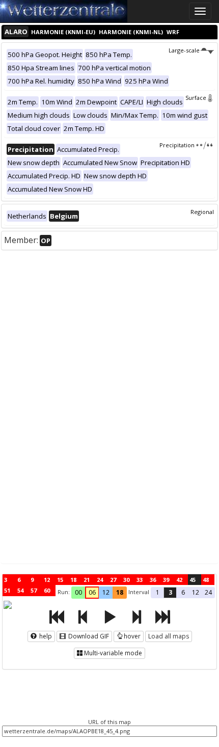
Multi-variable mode (113, 653)
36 (153, 579)
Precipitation (177, 145)
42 (179, 579)
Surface (195, 97)
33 (139, 579)
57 (34, 590)
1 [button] (157, 592)
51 (7, 590)
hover (132, 636)
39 (166, 579)
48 (206, 579)
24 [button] (208, 592)
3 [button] (170, 592)
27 (113, 579)
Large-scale (184, 50)
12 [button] (106, 592)
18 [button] (119, 592)
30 (126, 579)
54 (20, 590)
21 (87, 579)
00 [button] (78, 592)
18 (73, 579)
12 (47, 579)
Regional (202, 212)
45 (192, 579)
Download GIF (88, 636)
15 (60, 579)
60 (47, 590)
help (45, 636)
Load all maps (168, 636)
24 (100, 579)
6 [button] (183, 592)
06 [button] (92, 592)
